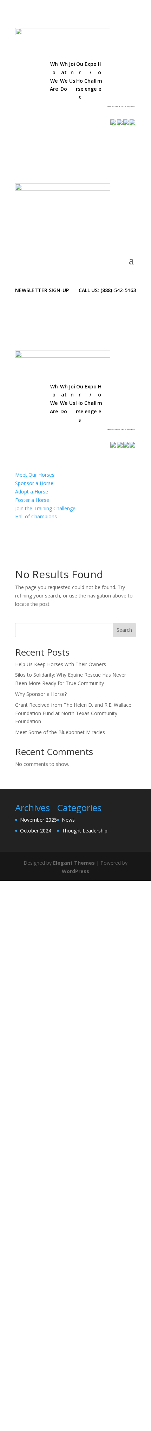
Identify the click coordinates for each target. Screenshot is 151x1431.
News (68, 819)
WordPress (75, 871)
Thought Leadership (84, 830)
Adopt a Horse (31, 491)
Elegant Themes (74, 862)
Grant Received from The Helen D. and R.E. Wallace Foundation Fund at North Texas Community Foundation (73, 713)
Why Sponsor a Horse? (41, 694)
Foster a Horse (32, 500)
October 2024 (35, 830)
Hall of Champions (36, 516)
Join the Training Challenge (45, 508)
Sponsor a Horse (34, 483)
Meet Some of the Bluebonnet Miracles (60, 732)
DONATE (37, 110)
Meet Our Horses (34, 474)
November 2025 (38, 819)
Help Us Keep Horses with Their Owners (60, 664)
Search (124, 630)
